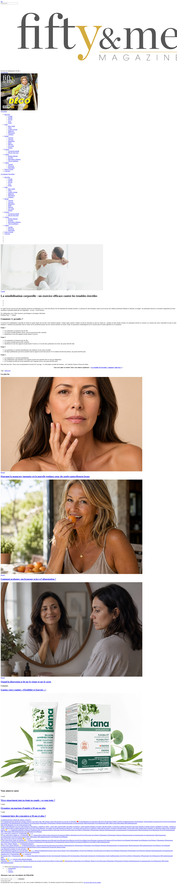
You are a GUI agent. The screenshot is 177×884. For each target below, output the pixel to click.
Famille (10, 118)
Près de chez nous (13, 153)
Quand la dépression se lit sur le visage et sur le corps (26, 681)
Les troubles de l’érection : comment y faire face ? (106, 367)
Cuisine (6, 154)
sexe (9, 370)
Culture (6, 162)
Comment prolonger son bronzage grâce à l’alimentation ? (28, 579)
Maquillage (11, 141)
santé (6, 370)
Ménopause (11, 133)
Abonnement (12, 868)
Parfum (10, 148)
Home (10, 123)
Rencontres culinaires (14, 159)
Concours (7, 171)
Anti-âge (10, 138)
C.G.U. (10, 870)
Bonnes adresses (13, 156)
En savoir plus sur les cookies (92, 882)
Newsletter (4, 111)
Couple (10, 116)
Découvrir (11, 166)
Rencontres (11, 167)
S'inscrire (21, 879)
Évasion (6, 149)
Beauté (6, 136)
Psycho (10, 119)
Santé (6, 124)
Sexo (9, 121)
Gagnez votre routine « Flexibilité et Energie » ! (23, 690)
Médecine (11, 131)
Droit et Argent (8, 169)
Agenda (10, 164)
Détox (10, 128)
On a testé (11, 146)
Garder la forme (12, 129)
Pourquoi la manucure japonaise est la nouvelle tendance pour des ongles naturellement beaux (45, 476)
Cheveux (10, 139)
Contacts (10, 871)
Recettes (10, 158)
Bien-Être (7, 114)
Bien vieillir (11, 126)
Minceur (10, 144)
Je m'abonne (4, 72)
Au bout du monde (13, 151)
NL (2, 1)
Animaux (11, 134)
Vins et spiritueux (13, 161)
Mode (10, 143)
